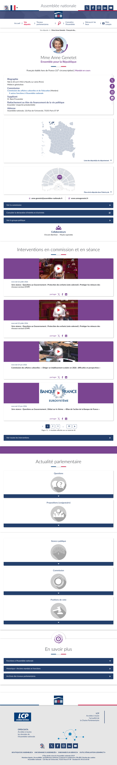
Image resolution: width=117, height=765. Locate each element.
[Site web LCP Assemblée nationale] (58, 716)
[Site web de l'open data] (58, 733)
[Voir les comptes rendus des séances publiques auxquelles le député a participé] (58, 552)
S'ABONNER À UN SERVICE (67, 752)
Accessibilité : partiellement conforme (46, 757)
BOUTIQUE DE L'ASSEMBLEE (22, 752)
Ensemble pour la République (58, 62)
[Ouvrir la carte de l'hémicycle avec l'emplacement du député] (58, 180)
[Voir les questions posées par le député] (58, 484)
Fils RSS (78, 757)
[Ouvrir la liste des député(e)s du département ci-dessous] (58, 140)
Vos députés (44, 30)
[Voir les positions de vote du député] (58, 610)
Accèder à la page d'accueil (58, 14)
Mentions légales (27, 757)
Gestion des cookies (88, 757)
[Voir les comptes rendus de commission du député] (58, 581)
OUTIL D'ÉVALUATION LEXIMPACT (92, 752)
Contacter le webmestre (67, 757)
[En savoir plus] (58, 513)
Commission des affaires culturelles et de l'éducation (28, 91)
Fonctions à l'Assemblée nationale (58, 661)
